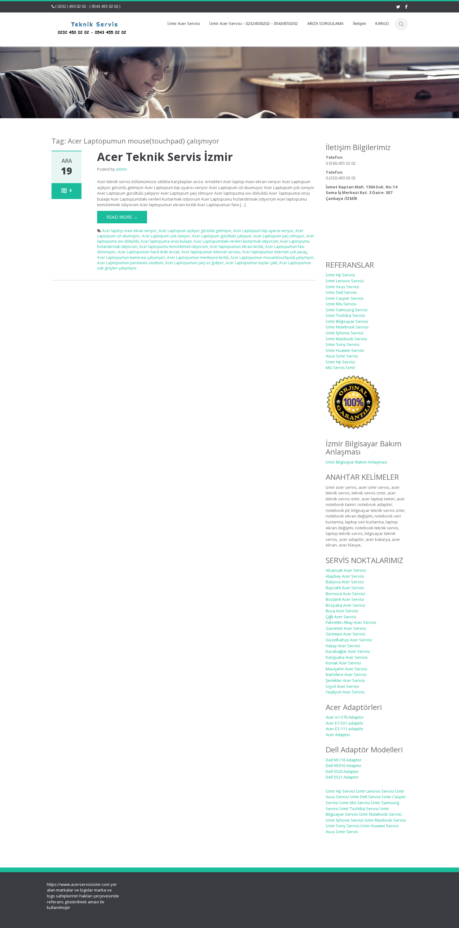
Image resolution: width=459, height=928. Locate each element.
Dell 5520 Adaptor (342, 771)
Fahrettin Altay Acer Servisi (351, 622)
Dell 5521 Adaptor (342, 777)
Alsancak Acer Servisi (346, 570)
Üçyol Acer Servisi (342, 686)
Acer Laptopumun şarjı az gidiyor (194, 262)
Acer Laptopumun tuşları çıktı (251, 262)
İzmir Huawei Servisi (345, 350)
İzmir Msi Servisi (341, 304)
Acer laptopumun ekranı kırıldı (236, 246)
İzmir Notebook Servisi (347, 327)
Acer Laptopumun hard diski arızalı (149, 252)
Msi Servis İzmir (340, 367)
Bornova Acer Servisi (345, 593)
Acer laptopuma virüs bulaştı (166, 241)
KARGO (382, 23)
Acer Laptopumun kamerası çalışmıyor (131, 257)
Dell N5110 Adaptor (344, 760)
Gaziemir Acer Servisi (346, 628)
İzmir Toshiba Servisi (345, 315)
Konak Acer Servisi (343, 663)
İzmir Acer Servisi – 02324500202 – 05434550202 (253, 23)
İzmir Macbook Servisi (346, 339)
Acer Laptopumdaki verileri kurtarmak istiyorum (236, 241)
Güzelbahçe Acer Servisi (349, 640)
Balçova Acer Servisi (345, 582)
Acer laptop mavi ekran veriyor (129, 230)
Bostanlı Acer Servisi (345, 599)
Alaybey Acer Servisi (345, 576)
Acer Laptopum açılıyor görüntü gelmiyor (195, 230)
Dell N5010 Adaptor (344, 765)
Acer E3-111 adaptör (344, 728)
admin (121, 169)
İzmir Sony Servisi (342, 344)
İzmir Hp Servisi (340, 275)
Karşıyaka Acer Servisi (347, 657)
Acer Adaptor (338, 734)
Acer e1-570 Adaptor (345, 717)
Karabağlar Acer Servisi (348, 651)
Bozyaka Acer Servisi (345, 605)
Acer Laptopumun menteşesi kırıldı (198, 257)
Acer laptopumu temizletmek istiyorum (173, 246)
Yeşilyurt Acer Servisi (345, 692)
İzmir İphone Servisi (344, 333)
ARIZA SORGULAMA (325, 23)
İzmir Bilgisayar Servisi (347, 321)
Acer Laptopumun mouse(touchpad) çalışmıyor (272, 257)
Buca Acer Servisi (342, 611)
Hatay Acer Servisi (343, 646)
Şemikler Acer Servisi (345, 680)
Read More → (122, 217)
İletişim (359, 23)
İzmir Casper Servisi (344, 298)
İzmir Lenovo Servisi (345, 281)
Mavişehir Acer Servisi (346, 669)
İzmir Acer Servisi (183, 23)
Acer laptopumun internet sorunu (210, 252)
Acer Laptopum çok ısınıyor (166, 236)
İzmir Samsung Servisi (347, 310)
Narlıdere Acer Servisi (346, 674)
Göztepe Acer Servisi (345, 634)
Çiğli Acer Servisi (341, 616)
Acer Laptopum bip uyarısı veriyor (263, 230)
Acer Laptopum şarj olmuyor (279, 236)
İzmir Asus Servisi (342, 286)
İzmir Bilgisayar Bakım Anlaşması (356, 462)
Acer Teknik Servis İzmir (165, 156)
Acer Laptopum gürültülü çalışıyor (222, 236)
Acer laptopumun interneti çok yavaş (274, 252)
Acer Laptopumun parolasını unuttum (130, 262)
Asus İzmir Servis (342, 356)
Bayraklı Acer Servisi (345, 587)
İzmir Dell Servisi (341, 292)
